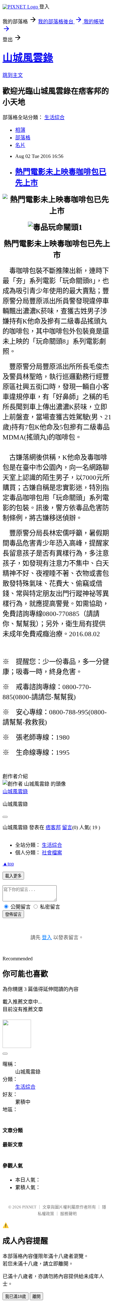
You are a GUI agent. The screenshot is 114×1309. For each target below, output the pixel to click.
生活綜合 (54, 117)
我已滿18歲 (15, 1296)
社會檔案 (52, 852)
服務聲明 (68, 1213)
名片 (20, 145)
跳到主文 (13, 75)
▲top (8, 863)
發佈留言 (13, 914)
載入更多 (13, 876)
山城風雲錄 (28, 57)
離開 (36, 1296)
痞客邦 (53, 827)
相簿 (20, 130)
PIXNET (29, 1207)
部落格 (22, 137)
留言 (67, 827)
